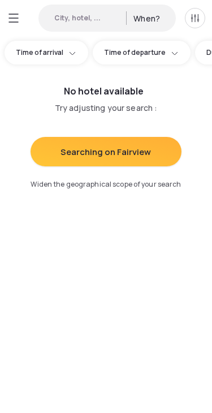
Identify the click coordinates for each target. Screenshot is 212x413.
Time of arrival (39, 52)
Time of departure (135, 52)
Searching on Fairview (105, 152)
